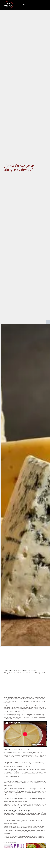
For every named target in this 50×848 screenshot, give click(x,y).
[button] (24, 5)
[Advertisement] (25, 660)
